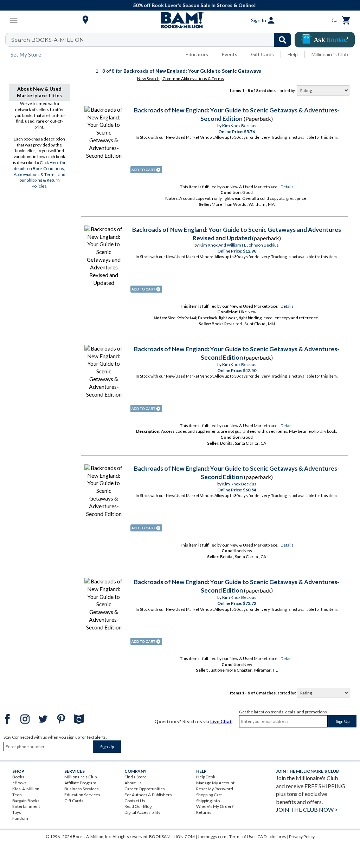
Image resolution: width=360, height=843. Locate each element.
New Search (148, 78)
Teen (17, 794)
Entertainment (26, 806)
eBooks (19, 782)
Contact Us (134, 800)
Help (293, 54)
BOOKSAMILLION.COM (172, 836)
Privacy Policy (302, 836)
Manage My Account (215, 782)
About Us (133, 782)
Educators (197, 54)
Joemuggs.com (212, 836)
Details (287, 186)
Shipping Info (208, 800)
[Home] (180, 20)
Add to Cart (146, 170)
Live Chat (221, 721)
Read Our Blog (138, 806)
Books (18, 776)
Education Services (82, 794)
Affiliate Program (80, 782)
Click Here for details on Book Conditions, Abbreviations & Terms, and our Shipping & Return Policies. (40, 174)
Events (229, 54)
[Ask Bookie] (325, 39)
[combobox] (153, 39)
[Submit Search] (282, 40)
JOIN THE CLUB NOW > (307, 809)
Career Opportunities (144, 788)
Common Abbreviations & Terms (193, 78)
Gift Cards (262, 54)
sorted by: (287, 90)
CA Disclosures (271, 836)
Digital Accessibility (142, 812)
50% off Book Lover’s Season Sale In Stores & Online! (183, 5)
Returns (203, 812)
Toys (16, 812)
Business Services (81, 788)
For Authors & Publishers (148, 794)
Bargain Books (25, 800)
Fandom (20, 818)
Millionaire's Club (329, 54)
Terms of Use (242, 836)
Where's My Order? (214, 806)
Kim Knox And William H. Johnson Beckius (239, 245)
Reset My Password (214, 788)
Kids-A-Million (25, 788)
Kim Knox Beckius (239, 125)
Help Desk (205, 776)
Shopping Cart (209, 794)
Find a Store (135, 776)
